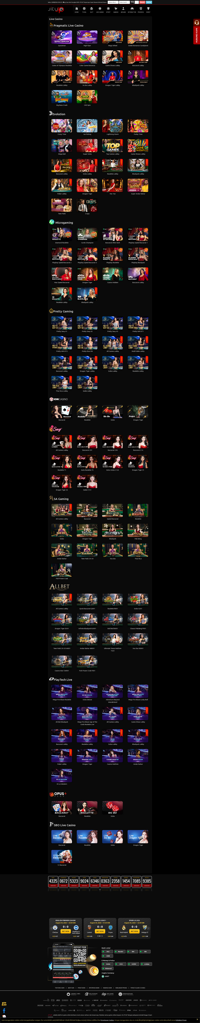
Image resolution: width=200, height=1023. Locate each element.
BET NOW (65, 931)
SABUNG (115, 12)
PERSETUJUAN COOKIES (138, 988)
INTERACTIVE (132, 12)
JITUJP (50, 1015)
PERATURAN (81, 988)
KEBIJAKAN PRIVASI (121, 988)
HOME (77, 12)
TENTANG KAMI (59, 988)
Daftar (149, 2)
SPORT (108, 12)
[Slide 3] (100, 936)
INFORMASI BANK (94, 988)
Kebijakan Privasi (181, 1020)
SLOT (91, 12)
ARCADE (123, 12)
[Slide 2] (99, 936)
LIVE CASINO (100, 12)
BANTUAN (71, 988)
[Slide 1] (97, 936)
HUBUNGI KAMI (107, 988)
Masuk (142, 2)
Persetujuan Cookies (107, 1020)
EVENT (148, 12)
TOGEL (84, 12)
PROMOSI (141, 12)
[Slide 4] (102, 936)
